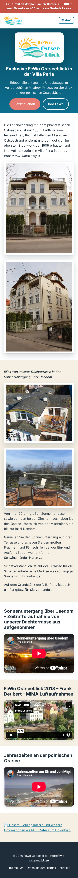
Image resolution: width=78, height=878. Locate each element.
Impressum (16, 867)
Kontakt (64, 867)
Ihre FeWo (56, 104)
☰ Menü (66, 20)
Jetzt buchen (25, 104)
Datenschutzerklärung (41, 867)
